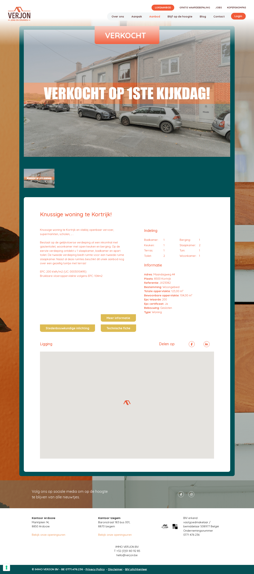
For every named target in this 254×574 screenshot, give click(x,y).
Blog (203, 16)
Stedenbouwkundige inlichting (67, 328)
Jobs (218, 7)
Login (238, 16)
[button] (127, 402)
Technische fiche (118, 328)
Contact (219, 16)
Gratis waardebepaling (194, 7)
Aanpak (136, 16)
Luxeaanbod (163, 7)
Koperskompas (236, 7)
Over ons (118, 16)
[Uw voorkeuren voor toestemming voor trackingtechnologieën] (6, 567)
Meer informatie (118, 318)
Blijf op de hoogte (180, 16)
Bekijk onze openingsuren (48, 534)
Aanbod (154, 16)
